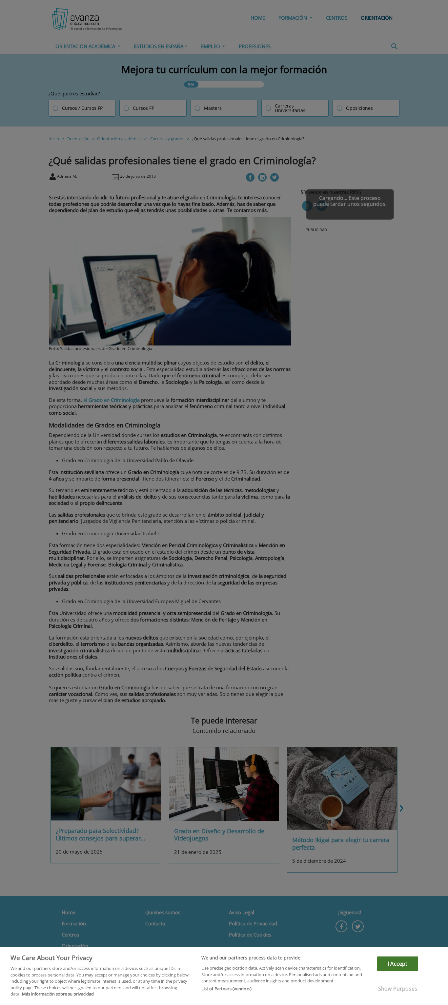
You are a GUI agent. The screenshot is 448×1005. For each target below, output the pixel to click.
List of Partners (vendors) (226, 989)
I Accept (397, 963)
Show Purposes (397, 988)
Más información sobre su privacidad (58, 994)
